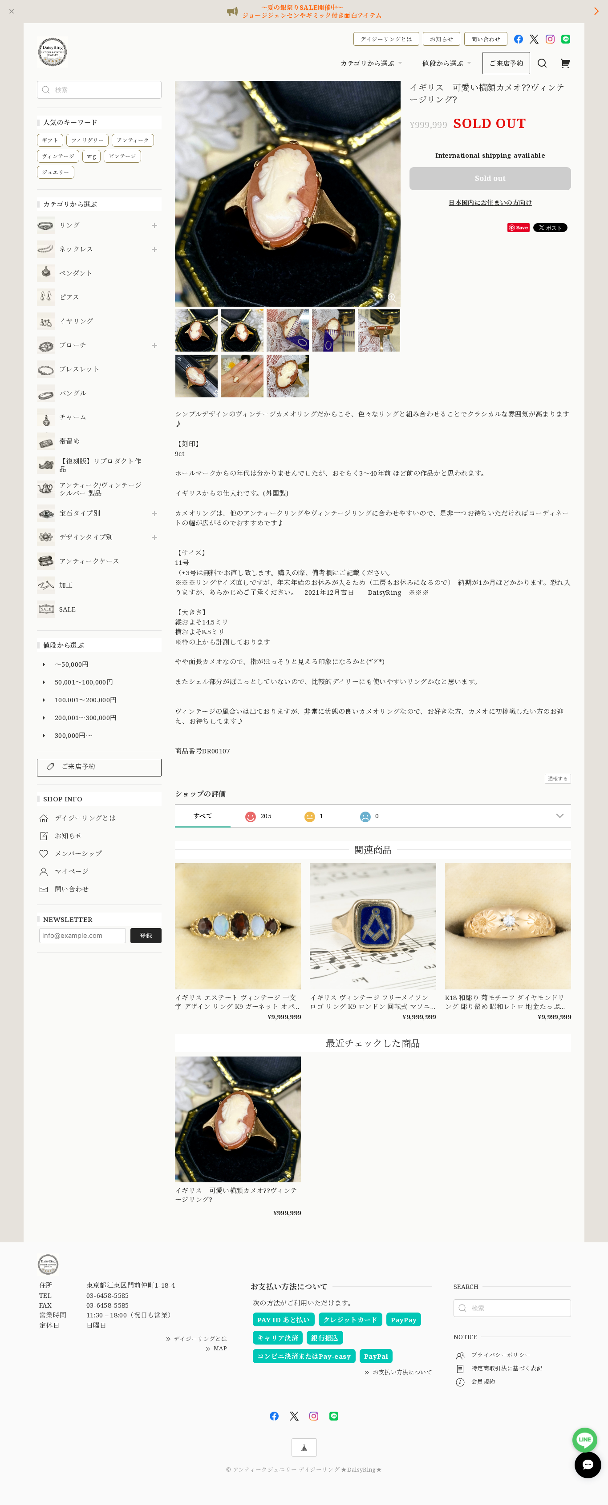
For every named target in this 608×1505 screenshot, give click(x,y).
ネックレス (76, 249)
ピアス (69, 297)
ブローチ (72, 345)
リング (69, 225)
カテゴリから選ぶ (367, 63)
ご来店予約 (506, 63)
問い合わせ (485, 39)
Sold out (490, 178)
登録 (146, 935)
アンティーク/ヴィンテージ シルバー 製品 (100, 489)
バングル (72, 393)
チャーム (72, 417)
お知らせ (441, 39)
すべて (202, 816)
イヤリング (76, 321)
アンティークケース (89, 561)
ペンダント (76, 273)
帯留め (69, 441)
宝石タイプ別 (83, 513)
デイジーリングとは (386, 39)
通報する (558, 778)
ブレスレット (79, 369)
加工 (66, 585)
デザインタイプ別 (86, 537)
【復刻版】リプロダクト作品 (100, 465)
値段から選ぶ (442, 63)
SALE (67, 609)
